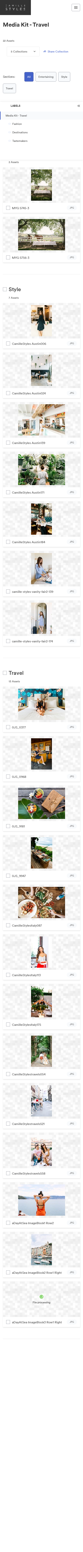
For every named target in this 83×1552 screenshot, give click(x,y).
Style (64, 77)
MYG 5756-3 (20, 258)
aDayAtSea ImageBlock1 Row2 (33, 1223)
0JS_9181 (18, 826)
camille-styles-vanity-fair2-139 (32, 592)
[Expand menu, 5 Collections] (31, 51)
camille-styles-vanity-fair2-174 (32, 641)
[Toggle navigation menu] (76, 7)
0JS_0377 (19, 727)
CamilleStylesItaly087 (27, 925)
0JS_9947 (19, 876)
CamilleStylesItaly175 (26, 1025)
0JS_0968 (19, 777)
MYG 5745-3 (20, 208)
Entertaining (45, 77)
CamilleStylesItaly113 (26, 975)
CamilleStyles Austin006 (29, 344)
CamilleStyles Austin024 (29, 393)
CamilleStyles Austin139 (28, 443)
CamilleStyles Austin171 (28, 492)
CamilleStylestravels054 (29, 1074)
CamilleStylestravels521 (28, 1124)
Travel (9, 88)
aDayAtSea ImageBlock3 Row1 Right (37, 1322)
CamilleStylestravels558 (28, 1173)
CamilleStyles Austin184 (28, 542)
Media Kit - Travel (16, 115)
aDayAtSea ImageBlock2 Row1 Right (37, 1273)
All (29, 77)
